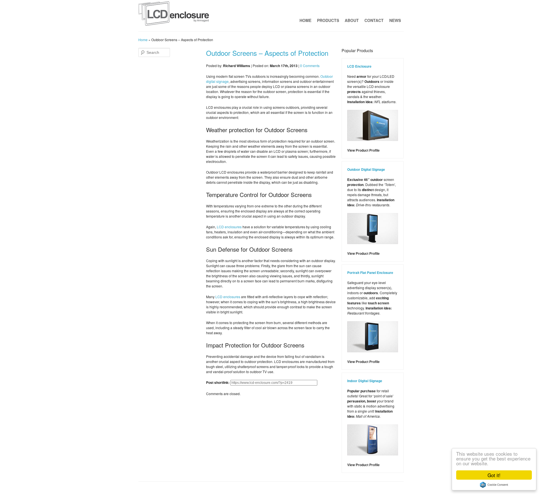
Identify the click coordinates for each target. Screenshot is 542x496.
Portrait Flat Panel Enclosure (370, 272)
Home (305, 20)
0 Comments (310, 65)
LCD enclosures (229, 226)
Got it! (494, 475)
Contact (374, 20)
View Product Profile (363, 150)
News (395, 20)
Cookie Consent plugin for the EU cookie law (494, 485)
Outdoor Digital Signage (366, 169)
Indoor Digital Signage (364, 380)
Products (328, 20)
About (352, 20)
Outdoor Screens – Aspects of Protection (267, 53)
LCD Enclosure (359, 66)
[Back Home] (173, 15)
